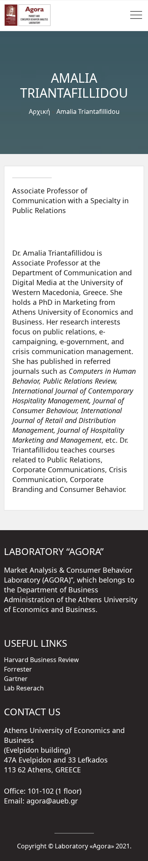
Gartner (16, 678)
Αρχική (39, 111)
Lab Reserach (24, 688)
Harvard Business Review (41, 659)
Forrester (18, 669)
